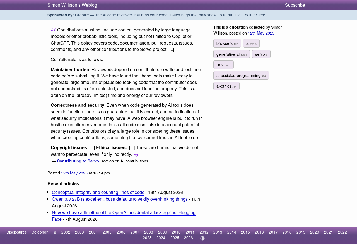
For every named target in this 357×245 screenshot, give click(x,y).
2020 (314, 232)
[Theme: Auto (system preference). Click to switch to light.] (202, 238)
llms (223, 64)
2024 (160, 237)
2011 (190, 232)
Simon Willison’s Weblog (72, 5)
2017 (273, 232)
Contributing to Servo (78, 161)
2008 (148, 232)
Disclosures (16, 232)
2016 (259, 232)
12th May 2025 (74, 173)
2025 (174, 237)
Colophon (40, 232)
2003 (79, 232)
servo (261, 54)
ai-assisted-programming (241, 75)
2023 (147, 237)
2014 (231, 232)
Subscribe (295, 5)
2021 (328, 232)
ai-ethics (226, 86)
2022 (342, 232)
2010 (176, 232)
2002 (65, 232)
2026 (188, 237)
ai (251, 43)
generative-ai (231, 54)
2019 (300, 232)
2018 (287, 232)
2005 (107, 232)
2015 (245, 232)
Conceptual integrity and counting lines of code (98, 192)
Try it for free (254, 15)
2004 (93, 232)
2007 (135, 232)
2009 (162, 232)
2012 (204, 232)
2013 (217, 232)
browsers (227, 43)
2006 (121, 232)
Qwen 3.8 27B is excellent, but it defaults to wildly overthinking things (120, 199)
